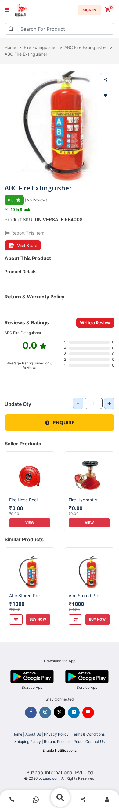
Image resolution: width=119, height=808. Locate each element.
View (29, 523)
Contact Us (95, 741)
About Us (33, 734)
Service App (87, 687)
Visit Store (27, 245)
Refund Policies (57, 741)
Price (78, 741)
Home (17, 734)
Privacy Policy (56, 734)
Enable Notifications (59, 750)
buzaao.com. (49, 778)
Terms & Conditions (88, 734)
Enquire (64, 423)
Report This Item (27, 232)
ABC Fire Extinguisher (26, 54)
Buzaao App (32, 687)
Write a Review (95, 322)
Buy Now (38, 619)
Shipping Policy (27, 741)
